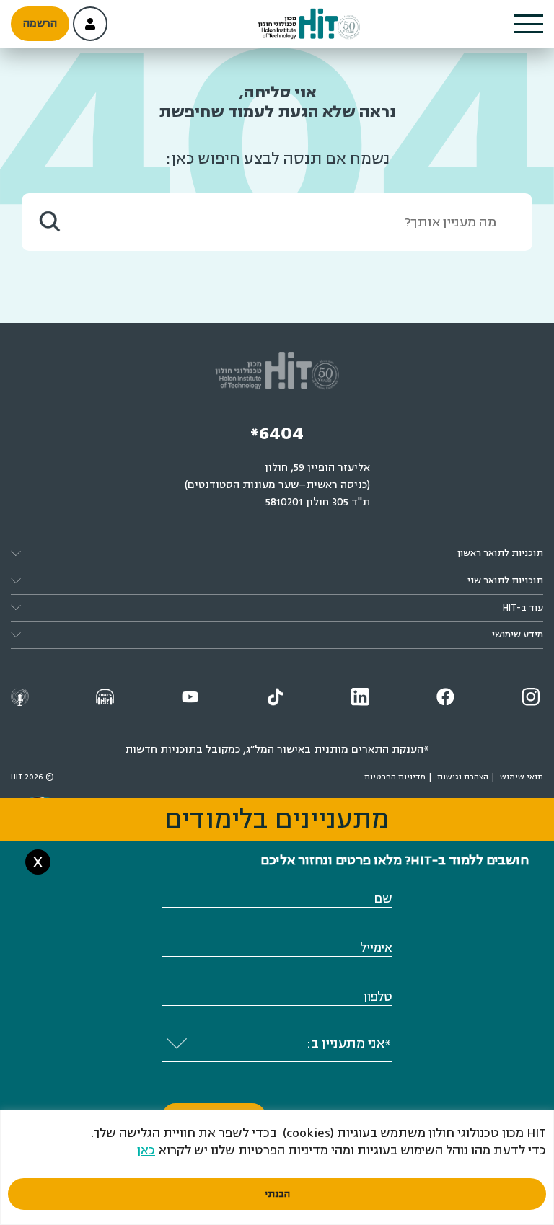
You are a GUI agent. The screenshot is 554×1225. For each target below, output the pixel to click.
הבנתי (277, 1194)
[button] (528, 23)
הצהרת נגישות (462, 776)
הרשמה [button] (40, 23)
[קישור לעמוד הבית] (309, 24)
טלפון (378, 997)
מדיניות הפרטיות (395, 776)
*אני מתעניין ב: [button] (349, 1043)
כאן (146, 1150)
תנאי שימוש (521, 776)
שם (383, 899)
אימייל (376, 948)
